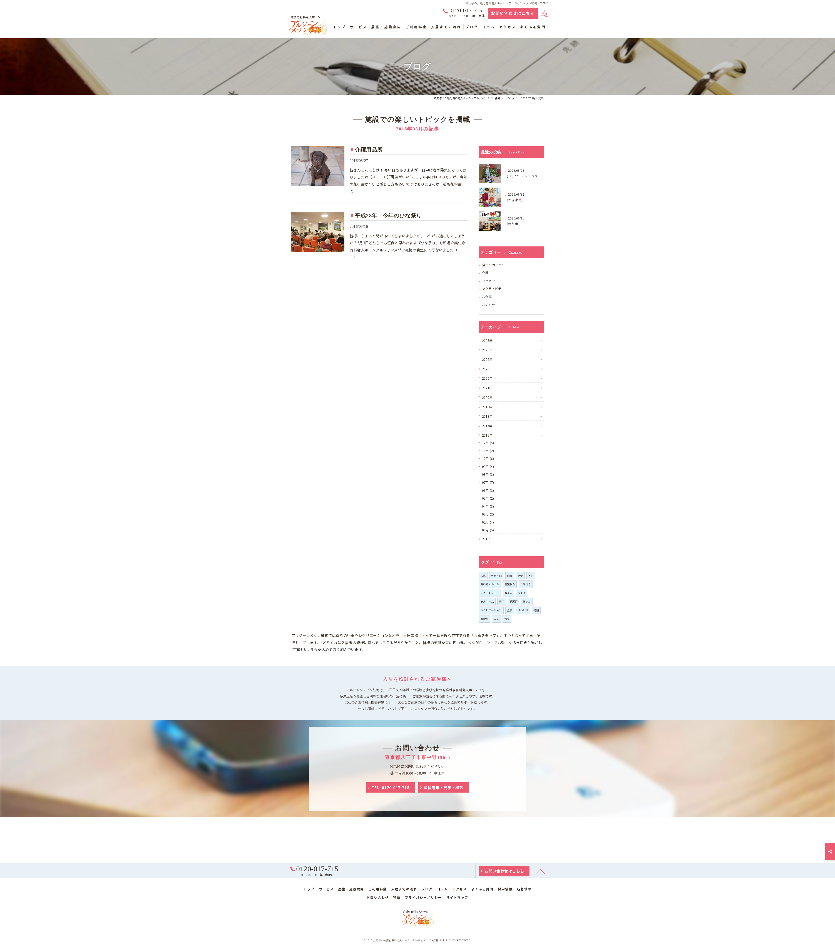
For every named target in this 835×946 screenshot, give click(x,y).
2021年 (487, 388)
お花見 (508, 593)
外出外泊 (496, 575)
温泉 (506, 619)
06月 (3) (488, 490)
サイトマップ (457, 897)
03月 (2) (488, 514)
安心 (496, 619)
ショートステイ (490, 593)
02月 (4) (488, 522)
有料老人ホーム (490, 584)
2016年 (487, 435)
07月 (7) (488, 482)
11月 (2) (488, 450)
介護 (485, 272)
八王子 (522, 593)
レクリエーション (491, 610)
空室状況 (509, 584)
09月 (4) (488, 466)
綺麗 (536, 610)
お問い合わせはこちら (512, 13)
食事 (509, 610)
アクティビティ (493, 288)
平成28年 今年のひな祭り (388, 215)
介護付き (525, 584)
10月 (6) (488, 458)
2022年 (487, 378)
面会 (509, 575)
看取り (485, 619)
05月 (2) (488, 498)
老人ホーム (487, 601)
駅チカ (527, 601)
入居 (530, 575)
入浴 (483, 575)
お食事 (487, 296)
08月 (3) (488, 474)
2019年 (487, 406)
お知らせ (488, 304)
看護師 (514, 601)
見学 (520, 575)
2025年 (487, 350)
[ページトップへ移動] (540, 871)
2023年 (487, 369)
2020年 (487, 397)
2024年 (487, 359)
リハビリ (488, 280)
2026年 (487, 340)
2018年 (487, 416)
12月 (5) (488, 442)
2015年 (487, 539)
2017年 (487, 425)
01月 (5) (488, 530)
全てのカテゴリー (495, 265)
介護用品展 (368, 150)
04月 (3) (488, 506)
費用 (501, 601)
